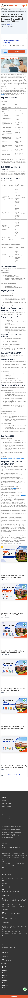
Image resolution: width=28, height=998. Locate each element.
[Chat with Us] (25, 989)
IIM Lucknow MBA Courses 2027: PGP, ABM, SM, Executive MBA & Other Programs (14, 766)
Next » (20, 774)
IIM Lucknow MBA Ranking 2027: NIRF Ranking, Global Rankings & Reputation (12, 614)
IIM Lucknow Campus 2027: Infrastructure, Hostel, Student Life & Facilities (13, 689)
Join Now (17, 51)
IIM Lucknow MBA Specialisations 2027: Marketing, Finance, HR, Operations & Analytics (12, 728)
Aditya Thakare (9, 24)
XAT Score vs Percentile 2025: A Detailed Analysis (12, 458)
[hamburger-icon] (20, 5)
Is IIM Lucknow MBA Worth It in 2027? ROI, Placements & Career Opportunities (13, 576)
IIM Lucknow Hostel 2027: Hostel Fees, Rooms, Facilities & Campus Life (12, 651)
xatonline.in (13, 488)
